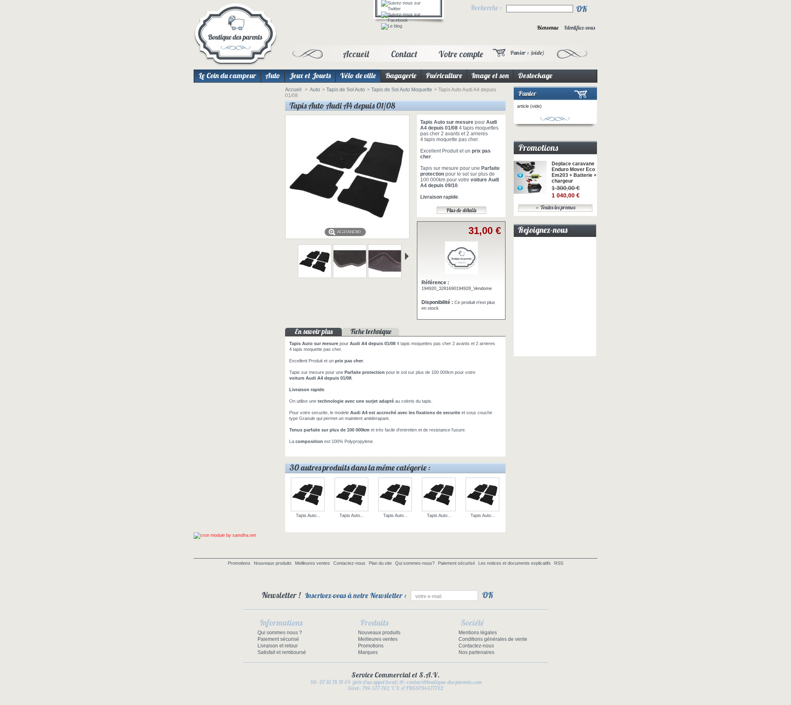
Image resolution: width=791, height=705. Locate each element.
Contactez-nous (349, 563)
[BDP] (461, 272)
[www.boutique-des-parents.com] (235, 34)
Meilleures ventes (312, 563)
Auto (315, 90)
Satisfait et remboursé (281, 652)
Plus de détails (461, 210)
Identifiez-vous (579, 28)
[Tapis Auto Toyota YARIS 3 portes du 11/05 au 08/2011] (351, 495)
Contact (404, 54)
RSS (558, 563)
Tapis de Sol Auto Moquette (401, 90)
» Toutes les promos (555, 207)
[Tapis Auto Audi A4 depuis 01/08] (314, 276)
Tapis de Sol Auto (345, 90)
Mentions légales (478, 632)
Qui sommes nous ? (279, 632)
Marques (368, 652)
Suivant (406, 256)
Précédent (288, 256)
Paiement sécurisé (456, 563)
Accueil (356, 54)
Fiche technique (371, 332)
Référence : (435, 282)
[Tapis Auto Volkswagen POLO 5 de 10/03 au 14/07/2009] (395, 495)
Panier (527, 93)
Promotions (538, 147)
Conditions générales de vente (493, 639)
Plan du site (380, 563)
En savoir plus (313, 332)
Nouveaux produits (273, 563)
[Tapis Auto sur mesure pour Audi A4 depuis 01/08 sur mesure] (349, 276)
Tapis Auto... (308, 515)
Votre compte (460, 54)
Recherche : (486, 8)
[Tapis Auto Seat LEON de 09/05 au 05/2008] (308, 495)
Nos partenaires (476, 652)
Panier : (527, 52)
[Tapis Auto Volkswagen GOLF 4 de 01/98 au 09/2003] (482, 495)
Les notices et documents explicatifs (514, 563)
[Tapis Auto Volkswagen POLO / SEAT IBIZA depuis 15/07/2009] (439, 495)
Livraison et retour (277, 646)
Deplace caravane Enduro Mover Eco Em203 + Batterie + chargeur (574, 172)
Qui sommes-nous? (415, 563)
